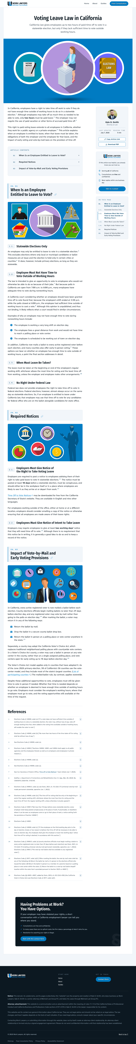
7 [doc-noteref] (54, 284)
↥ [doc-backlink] (80, 719)
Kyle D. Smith (112, 122)
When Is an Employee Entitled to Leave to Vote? (42, 155)
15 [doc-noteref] (24, 639)
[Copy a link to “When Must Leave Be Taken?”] (11, 363)
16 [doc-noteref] (68, 658)
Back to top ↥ (123, 1034)
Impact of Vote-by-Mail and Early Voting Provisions (43, 168)
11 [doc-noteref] (60, 479)
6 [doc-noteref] (16, 260)
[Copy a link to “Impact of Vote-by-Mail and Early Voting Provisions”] (51, 558)
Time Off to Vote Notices (19, 495)
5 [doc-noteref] (78, 251)
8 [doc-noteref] (35, 306)
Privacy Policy (40, 1041)
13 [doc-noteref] (42, 531)
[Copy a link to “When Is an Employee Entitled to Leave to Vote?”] (55, 194)
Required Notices (27, 162)
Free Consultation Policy (24, 1041)
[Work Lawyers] (17, 3)
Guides (103, 3)
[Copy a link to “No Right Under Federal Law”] (11, 383)
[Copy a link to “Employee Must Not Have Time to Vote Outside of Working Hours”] (11, 274)
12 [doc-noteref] (58, 489)
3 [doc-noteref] (76, 120)
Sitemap (10, 1041)
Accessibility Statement (56, 1041)
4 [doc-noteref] (57, 130)
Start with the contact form (33, 939)
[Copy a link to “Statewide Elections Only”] (11, 246)
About (94, 3)
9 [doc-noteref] (70, 347)
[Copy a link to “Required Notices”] (42, 416)
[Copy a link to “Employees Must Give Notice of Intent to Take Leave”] (11, 523)
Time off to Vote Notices (47, 772)
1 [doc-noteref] (16, 114)
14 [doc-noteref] (41, 617)
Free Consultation (119, 3)
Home (86, 3)
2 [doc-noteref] (54, 117)
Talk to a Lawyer (112, 189)
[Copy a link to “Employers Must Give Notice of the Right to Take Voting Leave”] (11, 470)
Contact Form (103, 979)
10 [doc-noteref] (81, 374)
